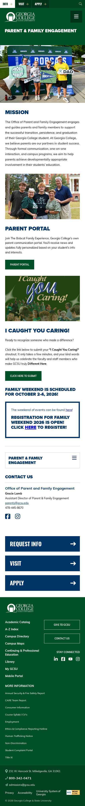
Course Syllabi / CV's (16, 714)
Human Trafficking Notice (19, 735)
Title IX (9, 757)
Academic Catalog (17, 622)
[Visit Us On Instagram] (17, 518)
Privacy (9, 792)
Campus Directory (17, 636)
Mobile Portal (14, 676)
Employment (12, 721)
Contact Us (62, 638)
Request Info (26, 544)
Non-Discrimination (15, 743)
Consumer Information (17, 707)
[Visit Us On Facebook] (7, 518)
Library (10, 662)
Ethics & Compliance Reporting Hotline (26, 728)
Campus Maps (14, 643)
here (69, 410)
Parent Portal (19, 264)
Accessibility (25, 792)
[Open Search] (80, 4)
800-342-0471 (20, 778)
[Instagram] (78, 659)
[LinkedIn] (56, 659)
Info (6, 4)
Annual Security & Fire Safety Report (25, 693)
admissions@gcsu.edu (22, 784)
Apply (39, 4)
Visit (22, 4)
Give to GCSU (62, 624)
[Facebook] (63, 659)
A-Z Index (11, 629)
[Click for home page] (20, 21)
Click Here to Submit (23, 375)
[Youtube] (70, 659)
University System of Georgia (48, 793)
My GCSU (11, 669)
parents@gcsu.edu (17, 503)
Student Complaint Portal (19, 750)
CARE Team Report (15, 700)
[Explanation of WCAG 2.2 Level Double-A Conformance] (73, 792)
